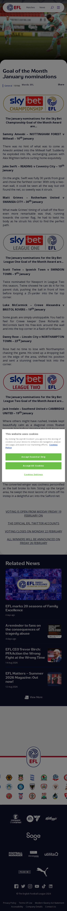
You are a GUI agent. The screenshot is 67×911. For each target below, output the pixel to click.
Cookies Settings (33, 474)
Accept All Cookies (33, 465)
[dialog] (33, 455)
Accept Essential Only (33, 456)
